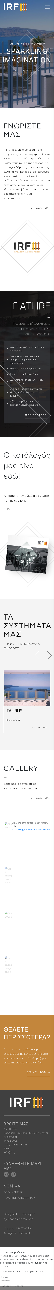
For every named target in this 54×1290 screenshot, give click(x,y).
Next (47, 655)
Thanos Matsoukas (20, 1219)
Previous (39, 655)
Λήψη (8, 509)
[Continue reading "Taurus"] (27, 688)
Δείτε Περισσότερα (27, 70)
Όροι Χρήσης (13, 1192)
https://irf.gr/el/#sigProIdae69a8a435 (31, 830)
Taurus (14, 711)
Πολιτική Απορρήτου (19, 1198)
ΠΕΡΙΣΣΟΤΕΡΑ (39, 208)
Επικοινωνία (38, 1072)
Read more (45, 1279)
